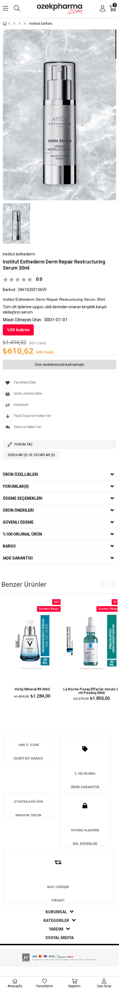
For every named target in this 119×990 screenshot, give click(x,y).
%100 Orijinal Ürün (22, 534)
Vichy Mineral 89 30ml (29, 689)
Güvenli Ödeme (18, 522)
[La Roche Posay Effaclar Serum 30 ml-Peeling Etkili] (89, 642)
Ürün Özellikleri (20, 474)
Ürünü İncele (42, 650)
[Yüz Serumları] (24, 23)
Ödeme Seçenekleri (22, 498)
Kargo (9, 546)
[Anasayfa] (9, 23)
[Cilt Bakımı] (14, 23)
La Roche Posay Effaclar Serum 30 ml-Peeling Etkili (89, 691)
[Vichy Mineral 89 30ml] (29, 642)
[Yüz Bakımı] (19, 23)
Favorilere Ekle (30, 650)
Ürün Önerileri (18, 510)
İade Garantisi (18, 558)
